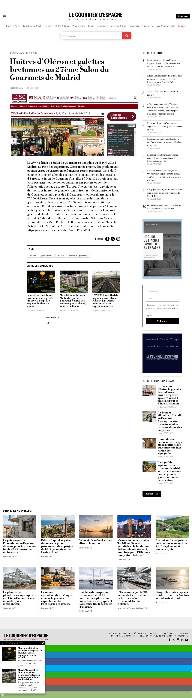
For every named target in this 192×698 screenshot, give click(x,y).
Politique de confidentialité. (113, 386)
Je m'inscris (126, 374)
